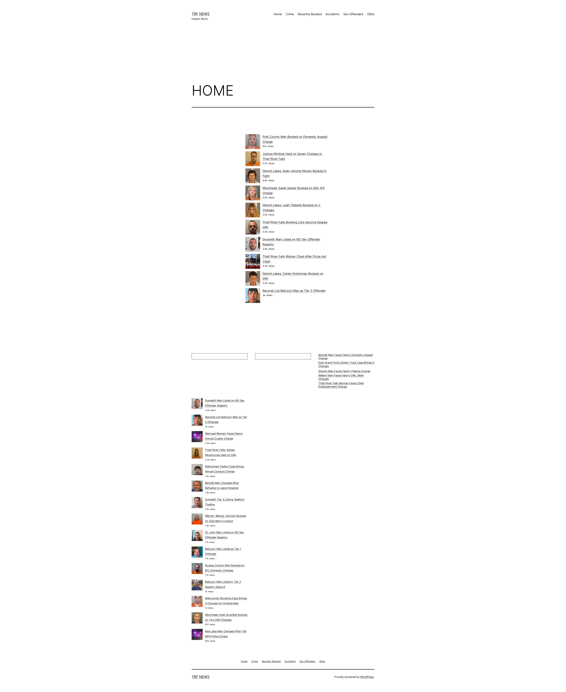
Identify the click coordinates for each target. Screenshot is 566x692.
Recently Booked (310, 14)
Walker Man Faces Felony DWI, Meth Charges (341, 377)
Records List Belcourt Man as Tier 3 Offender (294, 290)
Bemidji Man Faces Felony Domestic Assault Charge (345, 356)
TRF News (200, 14)
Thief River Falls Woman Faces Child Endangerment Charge (341, 385)
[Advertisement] (283, 56)
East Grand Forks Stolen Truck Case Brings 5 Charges (346, 364)
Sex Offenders (353, 14)
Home (278, 14)
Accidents (332, 14)
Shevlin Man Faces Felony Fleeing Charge (344, 371)
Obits (370, 14)
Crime (290, 14)
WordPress (367, 676)
